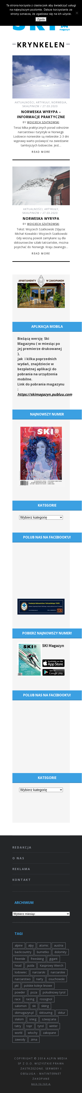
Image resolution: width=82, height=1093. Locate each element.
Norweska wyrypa (41, 218)
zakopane (49, 1033)
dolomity (60, 952)
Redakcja (22, 847)
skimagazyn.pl (24, 1013)
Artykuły (43, 102)
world (18, 1033)
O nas (18, 858)
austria (58, 945)
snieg (32, 1019)
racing (30, 999)
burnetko (43, 952)
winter (53, 1026)
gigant (53, 959)
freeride (20, 959)
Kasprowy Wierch (51, 965)
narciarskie (58, 972)
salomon (21, 1006)
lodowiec (21, 972)
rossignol (46, 999)
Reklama (21, 869)
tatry (18, 1026)
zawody (20, 1039)
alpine (19, 945)
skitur (61, 1013)
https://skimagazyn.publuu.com (44, 394)
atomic (44, 945)
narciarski (38, 972)
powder (20, 992)
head (18, 965)
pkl (17, 986)
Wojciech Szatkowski (43, 122)
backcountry (23, 952)
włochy (32, 1033)
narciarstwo (23, 979)
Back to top (40, 1084)
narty (39, 979)
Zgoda (41, 19)
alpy (31, 945)
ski (34, 1006)
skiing (45, 1006)
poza (33, 992)
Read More (41, 152)
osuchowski (57, 979)
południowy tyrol (54, 992)
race (18, 999)
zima (34, 1039)
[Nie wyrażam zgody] (77, 13)
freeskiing (37, 959)
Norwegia (59, 102)
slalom (19, 1019)
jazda (30, 965)
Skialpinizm (30, 106)
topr (29, 1026)
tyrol (41, 1026)
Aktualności (24, 102)
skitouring (45, 1013)
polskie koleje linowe (38, 986)
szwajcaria (49, 1019)
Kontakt (21, 880)
